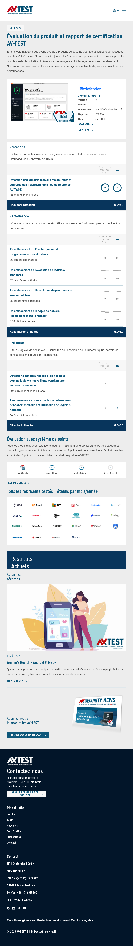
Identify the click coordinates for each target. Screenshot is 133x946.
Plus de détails (16, 482)
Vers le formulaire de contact (25, 794)
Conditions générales (21, 920)
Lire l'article (15, 681)
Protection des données (53, 920)
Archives (83, 130)
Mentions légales (82, 920)
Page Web (84, 124)
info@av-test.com (25, 885)
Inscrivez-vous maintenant (26, 734)
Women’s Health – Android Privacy (31, 662)
